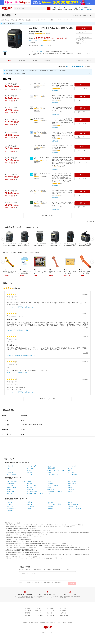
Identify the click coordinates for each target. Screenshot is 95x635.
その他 (37, 20)
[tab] (9, 60)
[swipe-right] (92, 238)
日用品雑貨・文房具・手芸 (17, 20)
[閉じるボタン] (93, 23)
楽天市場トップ (5, 20)
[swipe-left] (2, 238)
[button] (60, 8)
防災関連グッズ (30, 20)
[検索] (48, 8)
